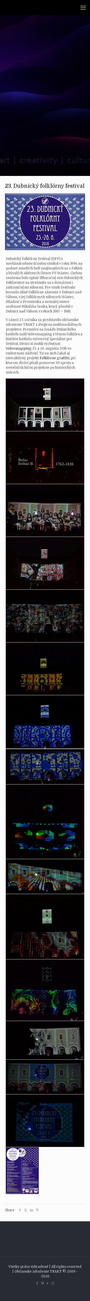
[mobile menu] (83, 7)
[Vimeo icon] (42, 1283)
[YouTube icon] (48, 1283)
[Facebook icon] (37, 1283)
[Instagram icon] (53, 1283)
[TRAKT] (11, 7)
